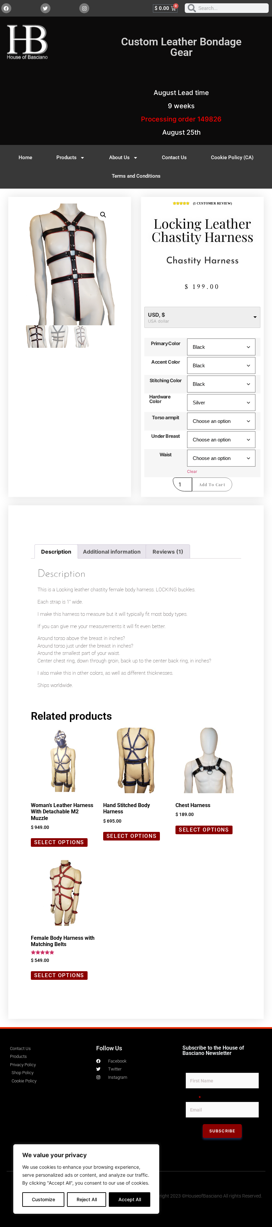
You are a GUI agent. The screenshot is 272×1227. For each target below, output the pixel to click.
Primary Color (165, 343)
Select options (59, 842)
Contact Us (174, 157)
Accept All (129, 1199)
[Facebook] (6, 8)
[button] (103, 215)
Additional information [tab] (112, 551)
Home (25, 157)
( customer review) (212, 203)
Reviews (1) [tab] (168, 551)
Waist (166, 454)
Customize (43, 1199)
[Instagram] (84, 8)
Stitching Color (166, 380)
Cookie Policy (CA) (232, 157)
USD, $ (156, 314)
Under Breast (165, 436)
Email (193, 1097)
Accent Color (165, 362)
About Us (119, 157)
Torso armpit (165, 417)
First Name (197, 1068)
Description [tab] (56, 551)
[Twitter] (45, 8)
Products (66, 157)
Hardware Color (159, 399)
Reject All (87, 1199)
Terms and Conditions (136, 176)
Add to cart (212, 484)
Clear (192, 471)
